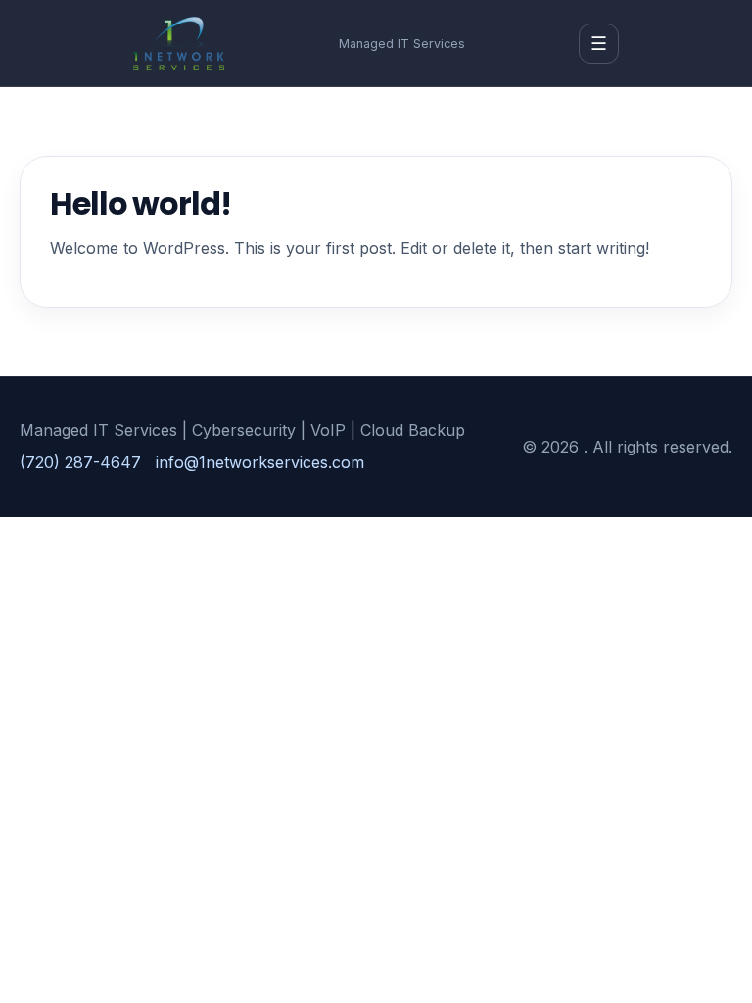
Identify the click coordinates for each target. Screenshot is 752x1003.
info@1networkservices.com (260, 462)
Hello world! (140, 203)
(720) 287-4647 (80, 462)
